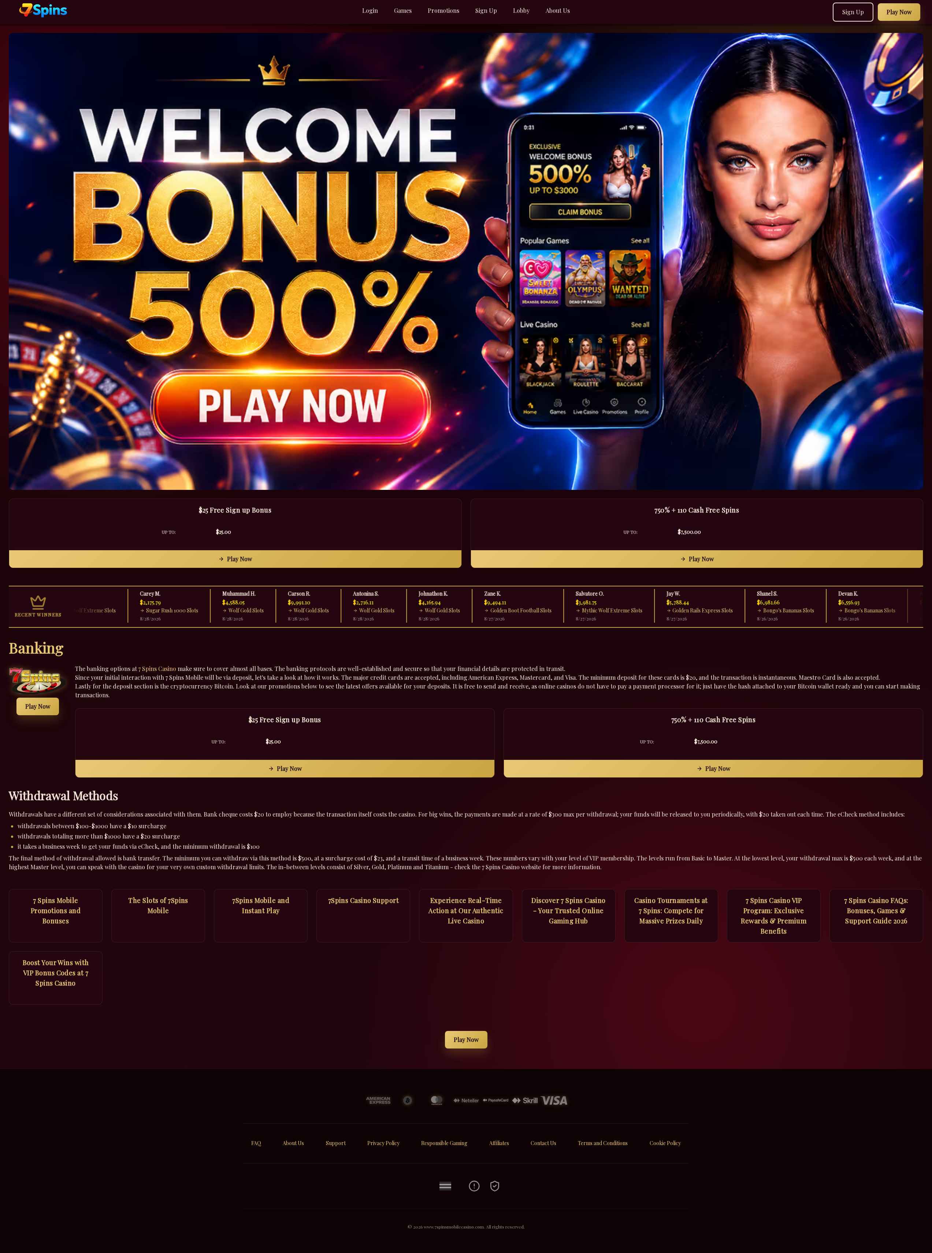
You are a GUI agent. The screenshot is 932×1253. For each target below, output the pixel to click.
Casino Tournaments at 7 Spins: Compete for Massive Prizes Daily (671, 910)
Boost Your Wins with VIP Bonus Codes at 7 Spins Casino (56, 972)
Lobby (521, 10)
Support (336, 1143)
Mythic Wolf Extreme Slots (579, 610)
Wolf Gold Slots (213, 610)
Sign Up (486, 10)
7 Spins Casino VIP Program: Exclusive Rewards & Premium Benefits (773, 915)
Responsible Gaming (444, 1143)
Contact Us (543, 1143)
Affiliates (499, 1143)
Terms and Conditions (603, 1143)
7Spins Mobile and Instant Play (260, 905)
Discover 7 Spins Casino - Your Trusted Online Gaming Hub (568, 910)
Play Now (239, 559)
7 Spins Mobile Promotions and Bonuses (56, 910)
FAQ (256, 1143)
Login (370, 10)
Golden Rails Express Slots (670, 610)
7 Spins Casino (157, 668)
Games (403, 10)
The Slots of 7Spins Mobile (158, 905)
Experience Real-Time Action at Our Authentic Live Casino (465, 910)
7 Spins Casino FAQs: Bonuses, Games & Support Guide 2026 (876, 910)
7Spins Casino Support (363, 900)
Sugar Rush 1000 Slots (139, 610)
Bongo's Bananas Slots (756, 610)
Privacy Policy (383, 1143)
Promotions (443, 10)
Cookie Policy (665, 1143)
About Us (558, 10)
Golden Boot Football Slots (488, 610)
